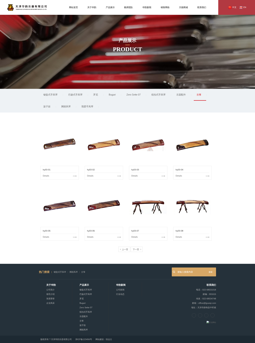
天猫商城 (183, 7)
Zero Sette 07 (133, 94)
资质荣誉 (50, 298)
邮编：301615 (209, 294)
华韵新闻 (146, 7)
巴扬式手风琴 (75, 94)
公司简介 (50, 290)
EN (244, 7)
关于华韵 (91, 7)
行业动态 (120, 294)
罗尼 (95, 94)
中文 (234, 7)
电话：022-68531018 (206, 290)
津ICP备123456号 (83, 339)
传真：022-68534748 (206, 298)
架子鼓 (46, 106)
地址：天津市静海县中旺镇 (203, 307)
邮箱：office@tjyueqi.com (204, 303)
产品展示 (110, 7)
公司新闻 (120, 290)
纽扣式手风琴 (158, 94)
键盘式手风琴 (50, 94)
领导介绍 (50, 294)
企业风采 (50, 303)
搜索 (210, 272)
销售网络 (165, 7)
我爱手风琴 (87, 106)
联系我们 (201, 7)
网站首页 (73, 7)
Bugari (112, 94)
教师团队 (128, 7)
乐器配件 (181, 94)
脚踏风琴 (66, 106)
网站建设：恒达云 (103, 339)
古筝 (199, 94)
